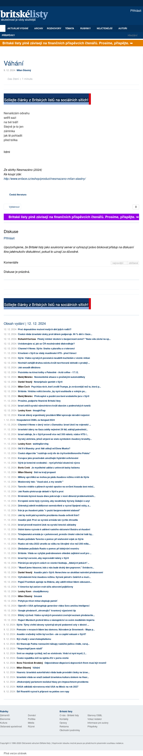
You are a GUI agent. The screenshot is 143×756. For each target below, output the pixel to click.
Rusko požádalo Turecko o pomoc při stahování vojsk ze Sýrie (51, 539)
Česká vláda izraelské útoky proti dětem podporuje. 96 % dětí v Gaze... (55, 334)
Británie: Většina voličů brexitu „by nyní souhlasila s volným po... (52, 391)
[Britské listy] (47, 99)
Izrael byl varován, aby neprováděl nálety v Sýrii (43, 558)
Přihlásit (135, 10)
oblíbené (133, 263)
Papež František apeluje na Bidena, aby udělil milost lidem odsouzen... (55, 581)
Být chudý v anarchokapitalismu (34, 639)
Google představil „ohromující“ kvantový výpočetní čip (47, 610)
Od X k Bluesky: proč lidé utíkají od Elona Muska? (44, 448)
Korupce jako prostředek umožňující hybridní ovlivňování (48, 458)
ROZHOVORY (54, 28)
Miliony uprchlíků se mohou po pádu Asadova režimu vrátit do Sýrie (53, 477)
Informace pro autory (98, 722)
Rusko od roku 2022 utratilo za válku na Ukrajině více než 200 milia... (54, 543)
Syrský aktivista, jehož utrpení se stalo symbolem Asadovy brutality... (55, 439)
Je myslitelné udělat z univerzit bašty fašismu (55, 467)
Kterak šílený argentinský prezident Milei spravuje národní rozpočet (54, 415)
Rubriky (85, 28)
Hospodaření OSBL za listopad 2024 (36, 420)
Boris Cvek (24, 467)
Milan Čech (24, 386)
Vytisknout (13, 206)
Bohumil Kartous (27, 339)
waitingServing (40, 443)
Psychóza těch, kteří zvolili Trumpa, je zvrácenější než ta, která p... (66, 386)
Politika (31, 718)
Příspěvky (8, 35)
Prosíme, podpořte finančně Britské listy (39, 400)
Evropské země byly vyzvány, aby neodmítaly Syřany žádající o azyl (54, 501)
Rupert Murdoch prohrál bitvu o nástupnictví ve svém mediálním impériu (56, 620)
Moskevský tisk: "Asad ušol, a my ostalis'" (40, 481)
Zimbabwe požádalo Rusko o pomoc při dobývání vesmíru (48, 548)
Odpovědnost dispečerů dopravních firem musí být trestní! (75, 662)
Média (31, 722)
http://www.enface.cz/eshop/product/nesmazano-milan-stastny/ (45, 178)
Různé (31, 726)
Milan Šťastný (24, 70)
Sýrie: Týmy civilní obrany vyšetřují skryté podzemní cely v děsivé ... (53, 624)
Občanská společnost (11, 726)
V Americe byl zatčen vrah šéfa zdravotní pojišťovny (45, 586)
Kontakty (64, 718)
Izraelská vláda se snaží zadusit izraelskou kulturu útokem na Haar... (53, 677)
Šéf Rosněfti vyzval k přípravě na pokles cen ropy (43, 691)
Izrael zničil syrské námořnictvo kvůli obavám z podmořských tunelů (54, 405)
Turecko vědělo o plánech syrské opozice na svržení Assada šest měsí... (56, 486)
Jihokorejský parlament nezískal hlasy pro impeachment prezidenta (52, 681)
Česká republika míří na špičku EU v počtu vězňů (43, 658)
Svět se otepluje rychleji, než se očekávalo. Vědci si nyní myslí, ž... (51, 653)
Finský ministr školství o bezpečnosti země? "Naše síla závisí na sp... (74, 339)
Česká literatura (17, 194)
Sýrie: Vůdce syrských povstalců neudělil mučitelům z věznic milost (54, 358)
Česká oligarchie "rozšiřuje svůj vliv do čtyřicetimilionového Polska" (54, 453)
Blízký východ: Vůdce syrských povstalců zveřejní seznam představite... (56, 615)
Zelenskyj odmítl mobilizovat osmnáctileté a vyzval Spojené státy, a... (54, 505)
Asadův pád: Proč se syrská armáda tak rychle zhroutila (48, 519)
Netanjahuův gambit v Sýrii (48, 381)
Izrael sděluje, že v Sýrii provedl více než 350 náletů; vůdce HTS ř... (53, 434)
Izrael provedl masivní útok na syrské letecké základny (47, 524)
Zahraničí (4, 715)
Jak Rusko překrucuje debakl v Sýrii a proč (41, 491)
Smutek (38, 596)
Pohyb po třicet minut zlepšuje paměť (37, 600)
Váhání (36, 667)
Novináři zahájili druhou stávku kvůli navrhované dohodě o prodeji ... (54, 362)
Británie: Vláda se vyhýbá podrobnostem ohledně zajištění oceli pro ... (54, 553)
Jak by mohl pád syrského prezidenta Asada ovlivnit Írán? (48, 515)
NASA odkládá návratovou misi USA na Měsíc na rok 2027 (47, 686)
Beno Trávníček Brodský (30, 662)
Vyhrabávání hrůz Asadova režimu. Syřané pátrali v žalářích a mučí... (54, 577)
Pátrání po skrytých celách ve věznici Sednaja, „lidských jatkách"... (53, 562)
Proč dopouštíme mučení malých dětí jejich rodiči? (44, 329)
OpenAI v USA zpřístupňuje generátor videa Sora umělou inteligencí (53, 605)
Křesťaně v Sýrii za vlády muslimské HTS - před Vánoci (47, 353)
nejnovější (118, 263)
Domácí (32, 715)
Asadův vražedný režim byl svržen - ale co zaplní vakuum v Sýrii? (51, 634)
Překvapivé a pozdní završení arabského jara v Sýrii (61, 396)
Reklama (64, 726)
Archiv (38, 28)
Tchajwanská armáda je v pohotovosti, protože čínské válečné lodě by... (55, 534)
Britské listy (26, 16)
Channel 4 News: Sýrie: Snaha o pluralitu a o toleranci (46, 348)
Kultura (3, 722)
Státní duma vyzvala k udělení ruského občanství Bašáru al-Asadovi (54, 529)
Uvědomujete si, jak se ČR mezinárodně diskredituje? (46, 343)
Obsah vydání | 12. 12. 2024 (25, 323)
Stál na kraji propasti (45, 472)
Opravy (63, 722)
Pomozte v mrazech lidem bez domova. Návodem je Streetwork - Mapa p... (56, 629)
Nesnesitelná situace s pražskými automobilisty (59, 377)
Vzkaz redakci (95, 718)
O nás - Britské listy (69, 715)
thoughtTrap (39, 410)
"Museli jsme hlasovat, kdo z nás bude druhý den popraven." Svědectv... (56, 567)
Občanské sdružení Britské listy (36, 742)
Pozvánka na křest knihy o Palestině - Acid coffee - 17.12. (48, 372)
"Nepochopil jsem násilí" (30, 648)
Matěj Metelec (25, 377)
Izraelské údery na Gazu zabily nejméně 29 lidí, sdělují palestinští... (53, 429)
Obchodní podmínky (70, 730)
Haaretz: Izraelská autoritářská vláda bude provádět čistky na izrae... (53, 672)
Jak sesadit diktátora (29, 367)
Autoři (122, 28)
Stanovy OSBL (95, 715)
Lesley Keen (24, 410)
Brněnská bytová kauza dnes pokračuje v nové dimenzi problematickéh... (56, 496)
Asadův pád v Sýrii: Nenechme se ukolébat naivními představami (68, 572)
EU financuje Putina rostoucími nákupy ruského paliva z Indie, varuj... (53, 643)
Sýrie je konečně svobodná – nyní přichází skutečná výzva (49, 462)
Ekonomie (5, 718)
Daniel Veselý (25, 381)
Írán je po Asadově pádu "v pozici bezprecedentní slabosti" (49, 510)
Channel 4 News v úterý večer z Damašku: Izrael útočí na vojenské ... (54, 424)
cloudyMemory (41, 591)
